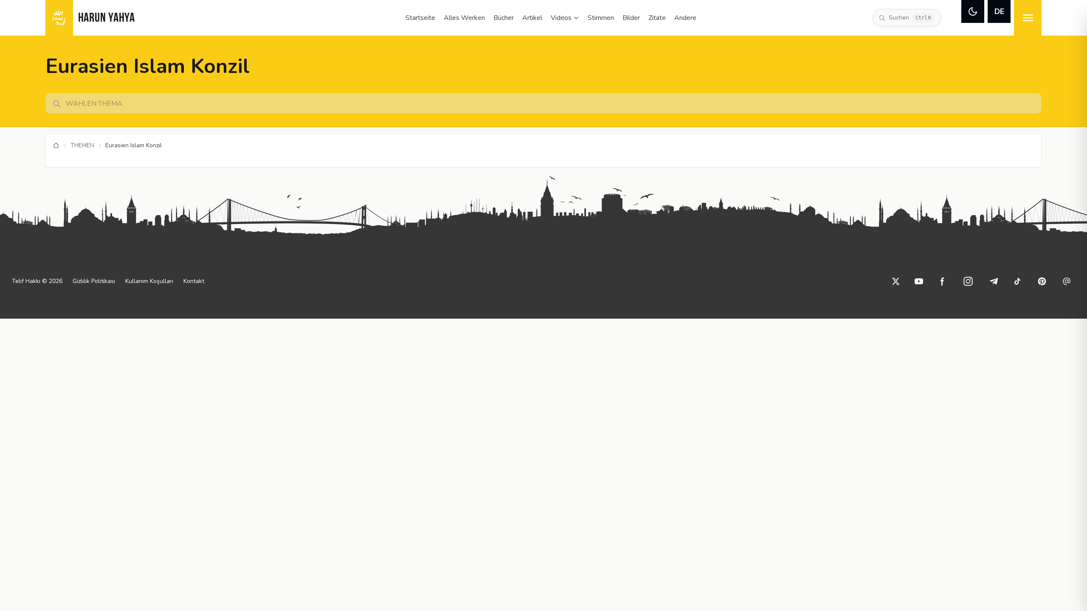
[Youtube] (918, 281)
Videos (561, 17)
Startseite (420, 17)
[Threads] (1066, 281)
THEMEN (82, 145)
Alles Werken (464, 17)
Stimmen (601, 17)
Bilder (631, 17)
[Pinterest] (1042, 281)
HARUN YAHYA (106, 18)
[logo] (59, 18)
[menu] (1028, 18)
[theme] (972, 11)
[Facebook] (942, 281)
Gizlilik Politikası (94, 281)
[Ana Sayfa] (56, 145)
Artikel (532, 17)
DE (999, 11)
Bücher (503, 17)
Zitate (657, 17)
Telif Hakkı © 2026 (37, 281)
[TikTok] (1017, 281)
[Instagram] (968, 281)
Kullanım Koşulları (149, 281)
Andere (685, 17)
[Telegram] (993, 281)
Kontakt (193, 281)
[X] (896, 281)
